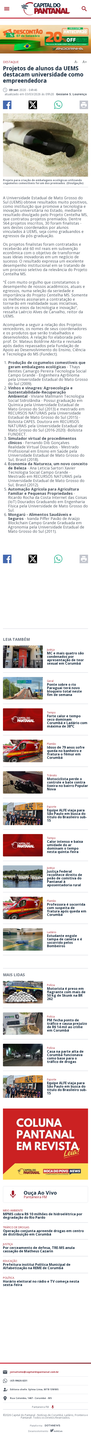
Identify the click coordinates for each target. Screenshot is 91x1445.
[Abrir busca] (84, 9)
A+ (85, 62)
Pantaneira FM (41, 1407)
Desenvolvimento (38, 1430)
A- (76, 62)
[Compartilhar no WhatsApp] (58, 105)
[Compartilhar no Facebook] (7, 105)
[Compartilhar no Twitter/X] (33, 105)
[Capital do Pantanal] (45, 9)
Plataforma (36, 1425)
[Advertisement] (45, 594)
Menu (8, 9)
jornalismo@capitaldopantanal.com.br (34, 1371)
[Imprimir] (84, 105)
